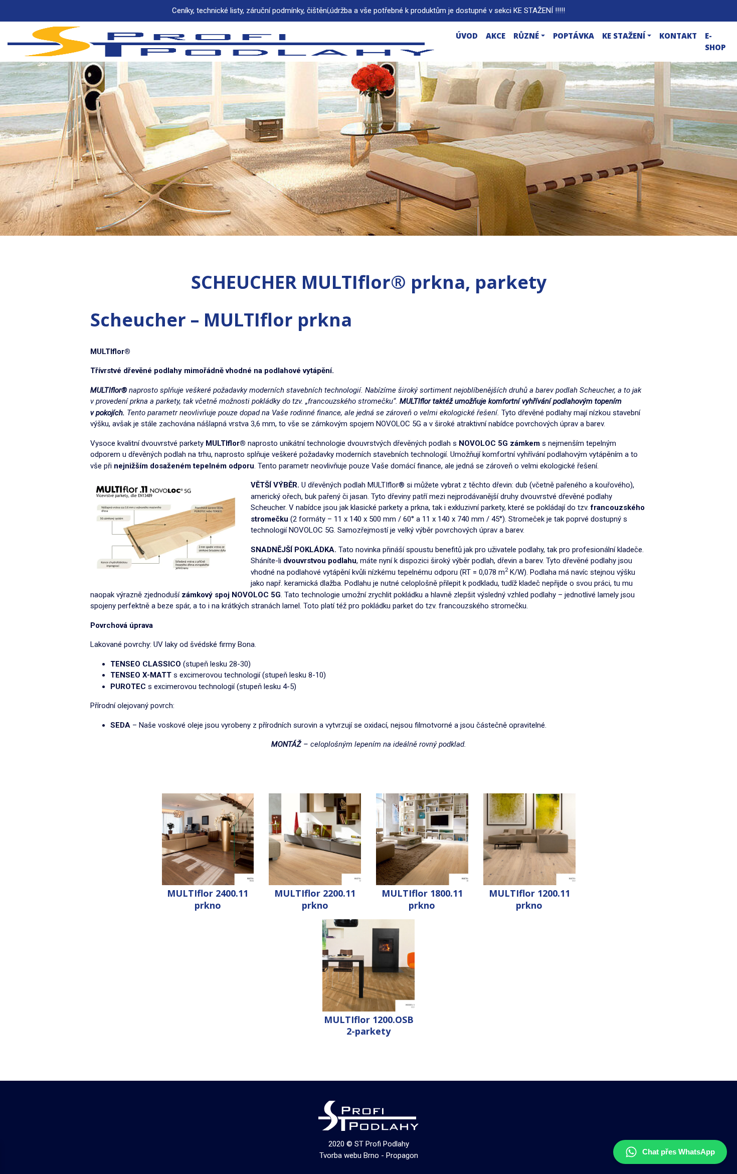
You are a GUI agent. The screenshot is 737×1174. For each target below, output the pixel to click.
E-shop (715, 41)
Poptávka (573, 36)
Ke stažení (623, 36)
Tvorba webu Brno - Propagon (368, 1155)
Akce (495, 36)
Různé (526, 36)
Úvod (467, 36)
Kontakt (678, 36)
